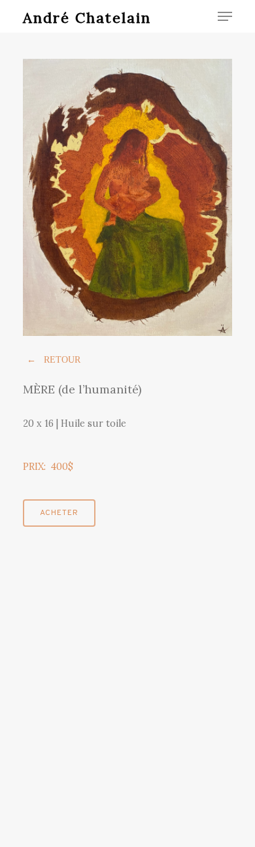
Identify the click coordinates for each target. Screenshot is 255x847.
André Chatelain (87, 17)
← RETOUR (53, 360)
